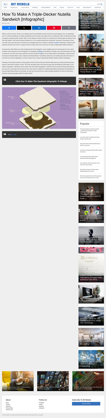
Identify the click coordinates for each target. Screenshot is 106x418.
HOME (5, 7)
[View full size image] (39, 108)
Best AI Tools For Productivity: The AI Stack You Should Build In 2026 (91, 218)
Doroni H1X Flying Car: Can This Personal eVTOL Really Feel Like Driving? (90, 321)
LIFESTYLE (70, 7)
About (7, 402)
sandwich (56, 42)
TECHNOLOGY (14, 7)
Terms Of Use (9, 409)
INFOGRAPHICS (87, 7)
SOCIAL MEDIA (25, 7)
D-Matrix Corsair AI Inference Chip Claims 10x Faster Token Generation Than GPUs (91, 277)
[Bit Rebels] (19, 4)
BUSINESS (35, 7)
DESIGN (62, 7)
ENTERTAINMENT (45, 7)
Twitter (41, 404)
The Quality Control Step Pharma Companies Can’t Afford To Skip (89, 91)
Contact (8, 404)
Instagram (41, 408)
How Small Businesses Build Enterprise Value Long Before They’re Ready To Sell (91, 69)
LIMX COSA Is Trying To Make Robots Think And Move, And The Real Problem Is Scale (91, 240)
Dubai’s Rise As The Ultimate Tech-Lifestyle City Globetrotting (90, 364)
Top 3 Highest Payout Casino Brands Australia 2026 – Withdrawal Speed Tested (16, 388)
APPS (55, 7)
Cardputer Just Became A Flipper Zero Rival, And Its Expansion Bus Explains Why (88, 388)
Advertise (8, 406)
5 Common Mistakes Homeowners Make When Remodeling (89, 342)
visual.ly (13, 134)
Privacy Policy (9, 408)
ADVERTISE (97, 7)
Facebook (41, 402)
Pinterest (41, 406)
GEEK (78, 7)
